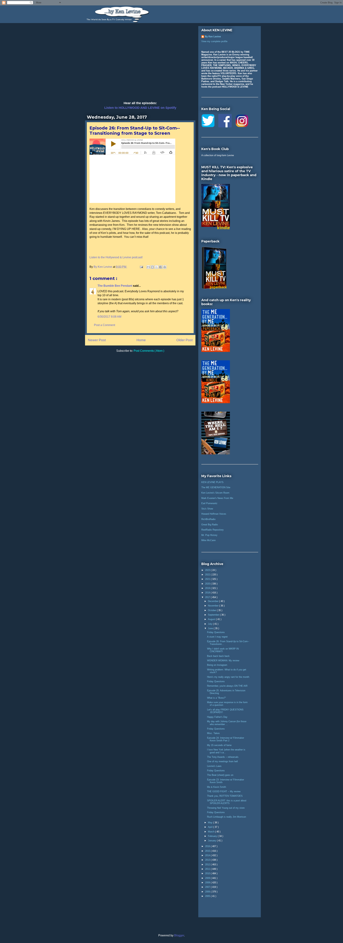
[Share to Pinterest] (164, 267)
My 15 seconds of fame (219, 745)
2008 (208, 882)
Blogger (179, 935)
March (211, 831)
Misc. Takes (213, 733)
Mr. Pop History (209, 535)
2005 (208, 896)
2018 (208, 592)
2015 (208, 851)
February (213, 836)
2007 (208, 887)
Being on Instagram (217, 665)
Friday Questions (216, 632)
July (210, 624)
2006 (208, 891)
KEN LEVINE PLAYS (212, 482)
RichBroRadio (208, 519)
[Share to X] (156, 267)
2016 (208, 846)
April (210, 827)
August (212, 619)
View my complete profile (214, 41)
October (212, 610)
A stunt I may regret (217, 636)
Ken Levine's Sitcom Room (215, 492)
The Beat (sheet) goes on (220, 775)
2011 (208, 869)
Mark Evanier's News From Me (217, 498)
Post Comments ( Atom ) (149, 350)
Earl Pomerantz (209, 503)
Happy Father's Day (217, 717)
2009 (208, 878)
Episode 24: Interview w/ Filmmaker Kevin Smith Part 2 (225, 739)
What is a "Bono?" (216, 697)
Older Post (184, 340)
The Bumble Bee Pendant (115, 285)
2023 (208, 570)
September (214, 614)
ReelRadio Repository (212, 529)
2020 (208, 583)
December (213, 601)
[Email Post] (141, 266)
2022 (208, 574)
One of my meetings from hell (222, 761)
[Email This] (148, 267)
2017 (208, 597)
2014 (208, 855)
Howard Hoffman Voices (213, 513)
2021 (208, 579)
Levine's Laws (214, 766)
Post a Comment (104, 325)
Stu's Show (207, 508)
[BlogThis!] (152, 267)
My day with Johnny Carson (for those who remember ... (226, 723)
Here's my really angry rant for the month (228, 677)
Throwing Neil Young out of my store (226, 808)
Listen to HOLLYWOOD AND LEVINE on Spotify (140, 108)
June (211, 628)
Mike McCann (208, 540)
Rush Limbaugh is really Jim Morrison (226, 816)
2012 (208, 864)
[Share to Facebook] (160, 267)
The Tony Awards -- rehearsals (222, 757)
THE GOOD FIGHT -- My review (223, 791)
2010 (208, 873)
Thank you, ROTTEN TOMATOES (225, 796)
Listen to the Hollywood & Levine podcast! (116, 257)
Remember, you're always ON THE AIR (227, 686)
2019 (208, 588)
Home (141, 340)
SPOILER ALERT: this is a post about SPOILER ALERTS (226, 802)
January (212, 840)
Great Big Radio (209, 524)
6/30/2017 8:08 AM (109, 316)
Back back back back (218, 656)
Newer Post (97, 340)
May (210, 822)
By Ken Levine (213, 36)
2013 (208, 860)
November (213, 605)
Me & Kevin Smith (216, 787)
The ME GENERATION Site (215, 487)
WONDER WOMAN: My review (223, 660)
